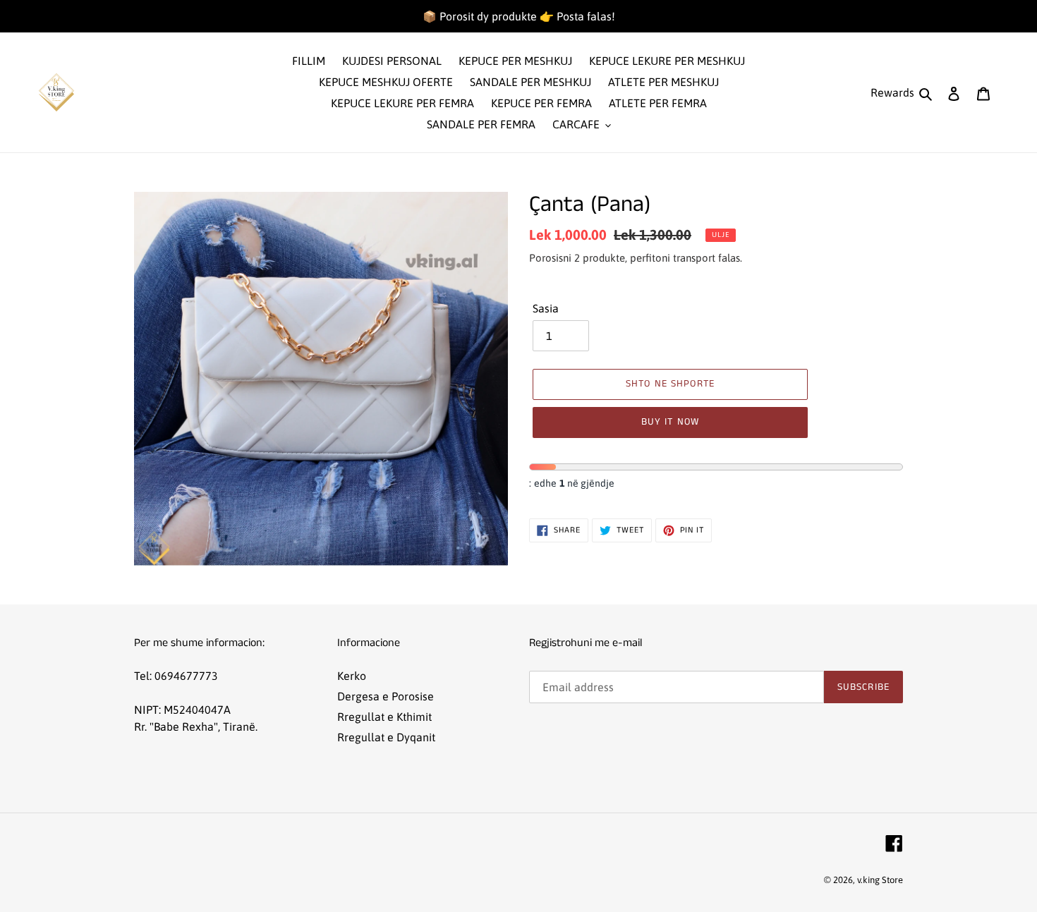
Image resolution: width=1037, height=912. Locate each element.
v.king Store (880, 880)
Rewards (892, 92)
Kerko (351, 675)
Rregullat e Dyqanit (386, 737)
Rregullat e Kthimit (384, 716)
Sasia (546, 308)
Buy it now (670, 422)
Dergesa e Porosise (385, 696)
